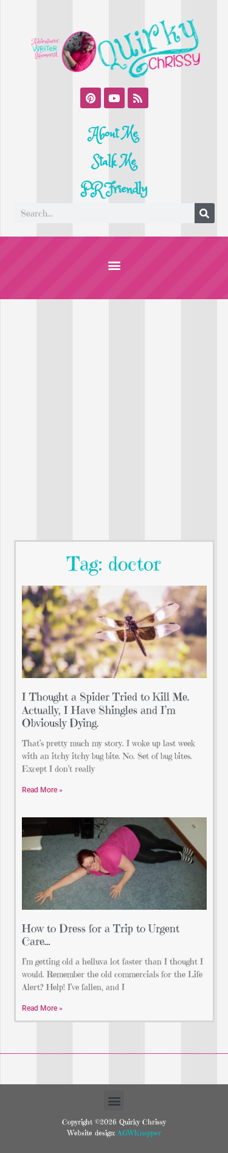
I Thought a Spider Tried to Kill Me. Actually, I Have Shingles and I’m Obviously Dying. (105, 710)
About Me (114, 134)
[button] (114, 265)
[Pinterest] (90, 98)
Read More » (42, 790)
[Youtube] (114, 98)
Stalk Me (114, 162)
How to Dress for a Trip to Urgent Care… (100, 935)
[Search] (205, 213)
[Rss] (138, 98)
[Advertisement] (114, 419)
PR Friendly (114, 189)
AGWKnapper (138, 1132)
